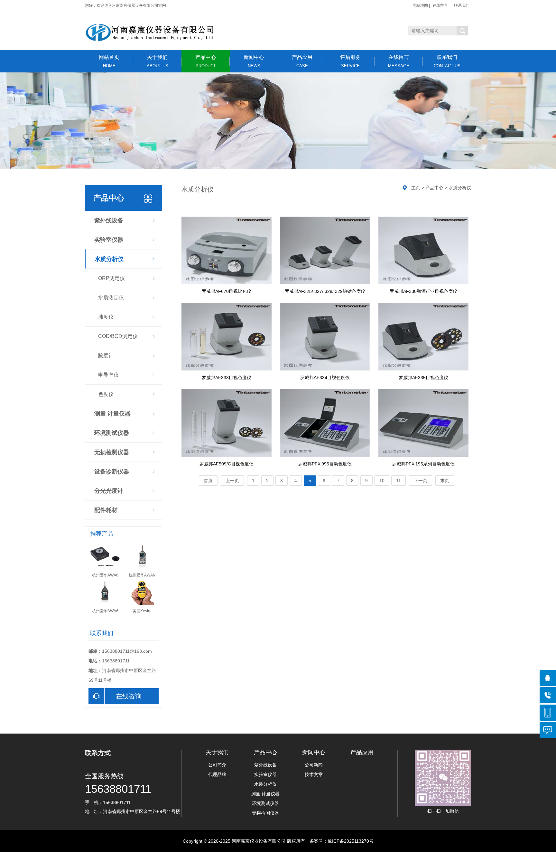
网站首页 (109, 61)
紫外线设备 (108, 220)
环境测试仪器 (111, 433)
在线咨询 (129, 696)
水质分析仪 (109, 259)
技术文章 (314, 774)
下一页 (420, 480)
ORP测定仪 (111, 278)
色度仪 (106, 394)
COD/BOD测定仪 (118, 336)
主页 (415, 187)
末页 (444, 480)
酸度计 (106, 355)
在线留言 (440, 5)
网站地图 (420, 5)
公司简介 (217, 765)
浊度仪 (106, 317)
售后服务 (350, 61)
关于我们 (157, 61)
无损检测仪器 (111, 452)
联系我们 (461, 5)
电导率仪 (108, 375)
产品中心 (205, 61)
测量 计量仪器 (112, 413)
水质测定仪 (111, 297)
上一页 (232, 480)
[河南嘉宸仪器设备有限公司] (149, 30)
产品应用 (302, 61)
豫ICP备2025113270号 (351, 841)
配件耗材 (105, 510)
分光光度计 (108, 491)
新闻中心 (254, 61)
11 (398, 480)
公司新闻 (314, 765)
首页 (208, 480)
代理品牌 (217, 774)
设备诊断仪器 (111, 471)
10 (382, 480)
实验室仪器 (108, 240)
